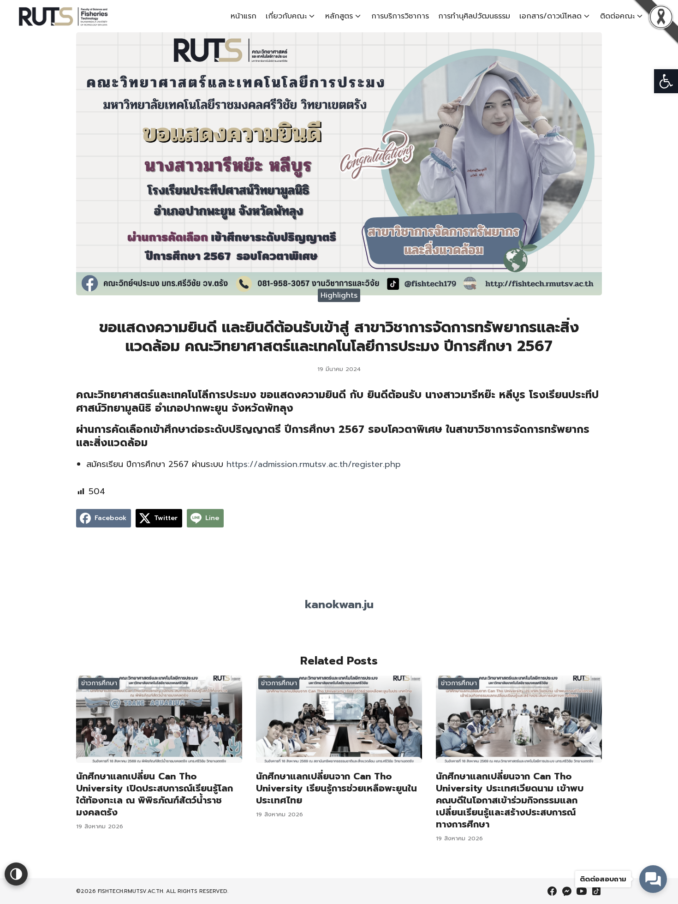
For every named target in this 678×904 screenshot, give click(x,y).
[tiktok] (596, 891)
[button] (666, 81)
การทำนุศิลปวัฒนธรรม (474, 16)
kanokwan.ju (339, 604)
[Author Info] (339, 587)
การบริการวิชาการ (400, 16)
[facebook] (552, 891)
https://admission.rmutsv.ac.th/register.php (313, 464)
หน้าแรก (243, 16)
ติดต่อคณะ (617, 16)
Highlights (339, 294)
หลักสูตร (339, 16)
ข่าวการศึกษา (99, 683)
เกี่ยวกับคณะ (286, 16)
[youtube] (581, 891)
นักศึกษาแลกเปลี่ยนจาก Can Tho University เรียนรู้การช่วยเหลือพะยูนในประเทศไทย (336, 788)
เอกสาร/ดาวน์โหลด (550, 16)
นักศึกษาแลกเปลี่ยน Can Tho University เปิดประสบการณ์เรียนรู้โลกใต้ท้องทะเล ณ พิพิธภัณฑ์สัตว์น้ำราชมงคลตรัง (154, 794)
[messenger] (566, 891)
